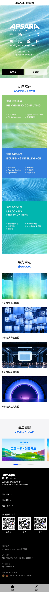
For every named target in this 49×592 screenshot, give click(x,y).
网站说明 (5, 494)
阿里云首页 (6, 506)
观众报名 (13, 72)
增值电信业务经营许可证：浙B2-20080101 (18, 558)
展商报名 (36, 72)
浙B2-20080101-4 (9, 566)
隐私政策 (5, 500)
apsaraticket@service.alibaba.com (15, 484)
